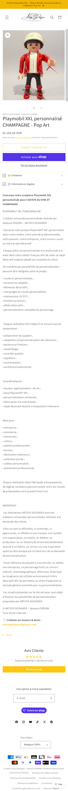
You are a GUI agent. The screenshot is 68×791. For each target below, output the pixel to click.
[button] (7, 17)
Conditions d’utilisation (50, 778)
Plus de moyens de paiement (34, 165)
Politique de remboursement (45, 773)
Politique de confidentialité (23, 778)
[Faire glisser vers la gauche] (26, 108)
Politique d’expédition (28, 783)
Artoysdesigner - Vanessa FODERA (26, 768)
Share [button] (9, 634)
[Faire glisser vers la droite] (41, 108)
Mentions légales (51, 788)
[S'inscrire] (50, 698)
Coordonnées (47, 783)
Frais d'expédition (23, 137)
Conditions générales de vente (26, 788)
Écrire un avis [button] (34, 669)
